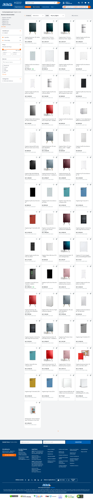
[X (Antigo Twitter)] (32, 480)
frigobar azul (5, 23)
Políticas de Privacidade (61, 452)
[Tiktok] (41, 480)
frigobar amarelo (6, 24)
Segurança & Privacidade (73, 453)
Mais (52, 7)
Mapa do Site (84, 451)
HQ (5, 72)
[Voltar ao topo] (46, 485)
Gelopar (6, 70)
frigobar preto (5, 19)
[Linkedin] (38, 480)
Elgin (5, 69)
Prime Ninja (7, 40)
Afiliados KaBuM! (51, 456)
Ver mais (3, 26)
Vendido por (5, 31)
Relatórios (72, 463)
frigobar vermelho (6, 17)
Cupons (28, 7)
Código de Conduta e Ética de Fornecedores (63, 462)
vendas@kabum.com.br (23, 459)
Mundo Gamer (46, 7)
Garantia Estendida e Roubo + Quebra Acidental (74, 460)
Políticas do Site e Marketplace (51, 461)
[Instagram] (28, 480)
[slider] (2, 49)
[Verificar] (14, 496)
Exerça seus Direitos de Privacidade (74, 450)
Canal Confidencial (74, 456)
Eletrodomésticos (8, 81)
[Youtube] (35, 480)
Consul (6, 67)
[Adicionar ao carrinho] (39, 21)
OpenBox (6, 37)
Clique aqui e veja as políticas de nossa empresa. (56, 492)
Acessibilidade (84, 449)
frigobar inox (5, 21)
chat (27, 457)
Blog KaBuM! (50, 451)
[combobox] (41, 2)
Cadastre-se (69, 3)
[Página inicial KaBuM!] (7, 4)
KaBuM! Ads (50, 454)
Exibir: (47, 15)
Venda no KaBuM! (52, 458)
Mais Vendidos (36, 7)
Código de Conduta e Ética (63, 458)
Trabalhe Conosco (74, 465)
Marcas (4, 59)
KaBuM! (6, 33)
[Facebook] (25, 480)
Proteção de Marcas (63, 455)
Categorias (5, 79)
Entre (67, 2)
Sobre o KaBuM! (51, 449)
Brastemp (6, 65)
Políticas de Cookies (63, 449)
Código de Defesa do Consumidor (63, 466)
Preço (3, 44)
